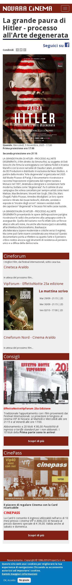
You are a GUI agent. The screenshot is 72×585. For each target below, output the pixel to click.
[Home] (27, 8)
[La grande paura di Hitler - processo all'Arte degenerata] (36, 99)
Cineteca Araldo (16, 267)
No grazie (24, 580)
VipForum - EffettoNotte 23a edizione (33, 283)
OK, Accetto (9, 580)
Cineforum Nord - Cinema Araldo (30, 337)
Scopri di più (36, 441)
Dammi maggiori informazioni (19, 574)
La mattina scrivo (53, 291)
